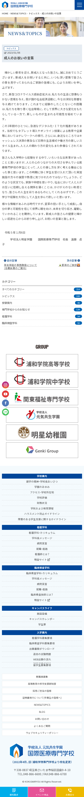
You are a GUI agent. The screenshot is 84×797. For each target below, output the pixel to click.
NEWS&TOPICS (18, 13)
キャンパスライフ (42, 608)
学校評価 (42, 497)
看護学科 (42, 527)
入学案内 (42, 632)
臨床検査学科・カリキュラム (42, 573)
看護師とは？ (42, 554)
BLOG (42, 711)
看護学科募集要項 (42, 638)
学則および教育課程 (42, 508)
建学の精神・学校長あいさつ (42, 481)
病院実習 (42, 543)
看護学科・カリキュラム (42, 533)
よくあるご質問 (42, 726)
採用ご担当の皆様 (42, 690)
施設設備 (42, 613)
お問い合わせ (42, 718)
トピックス (34, 13)
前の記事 (20, 264)
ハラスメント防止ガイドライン (42, 513)
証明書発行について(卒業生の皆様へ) (42, 697)
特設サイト (40, 559)
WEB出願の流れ (42, 659)
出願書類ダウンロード (42, 649)
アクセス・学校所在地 (42, 492)
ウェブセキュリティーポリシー (42, 732)
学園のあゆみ (42, 487)
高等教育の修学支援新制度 (42, 683)
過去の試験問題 (42, 654)
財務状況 (42, 503)
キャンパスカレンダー (42, 619)
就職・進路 (42, 549)
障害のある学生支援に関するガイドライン (42, 519)
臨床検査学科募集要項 (42, 643)
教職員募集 (42, 676)
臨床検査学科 (42, 567)
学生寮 (42, 624)
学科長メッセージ (42, 538)
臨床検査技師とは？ (42, 594)
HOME (5, 13)
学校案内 (42, 476)
